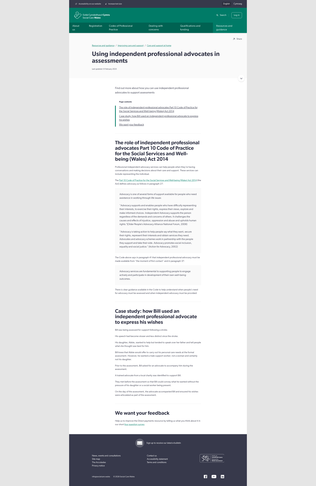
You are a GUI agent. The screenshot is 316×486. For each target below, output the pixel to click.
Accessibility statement (157, 459)
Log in (237, 15)
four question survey (134, 424)
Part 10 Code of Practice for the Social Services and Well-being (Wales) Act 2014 (158, 180)
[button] (77, 28)
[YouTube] (214, 476)
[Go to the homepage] (92, 15)
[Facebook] (205, 476)
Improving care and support (131, 46)
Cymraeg (238, 4)
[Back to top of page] (311, 4)
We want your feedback (131, 124)
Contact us (152, 456)
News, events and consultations (106, 456)
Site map (96, 459)
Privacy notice (98, 466)
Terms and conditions (156, 462)
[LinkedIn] (222, 476)
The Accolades (99, 462)
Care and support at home (159, 46)
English (226, 4)
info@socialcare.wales (101, 477)
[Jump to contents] (241, 78)
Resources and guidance (103, 46)
